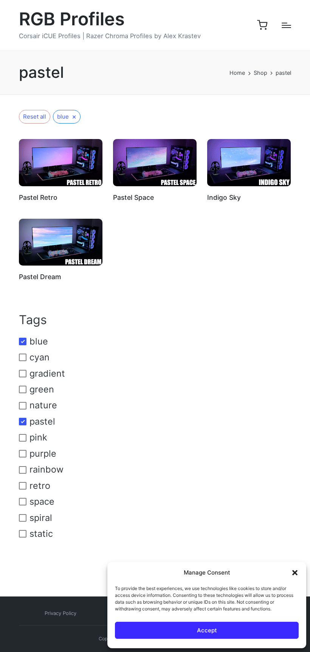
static (41, 533)
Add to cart (61, 185)
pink (38, 437)
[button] (295, 572)
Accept (207, 630)
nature (43, 405)
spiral (40, 517)
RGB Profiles (72, 19)
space (41, 501)
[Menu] (286, 25)
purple (42, 453)
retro (39, 485)
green (41, 389)
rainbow (46, 469)
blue (38, 341)
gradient (47, 373)
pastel (42, 421)
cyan (39, 357)
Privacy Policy (60, 613)
